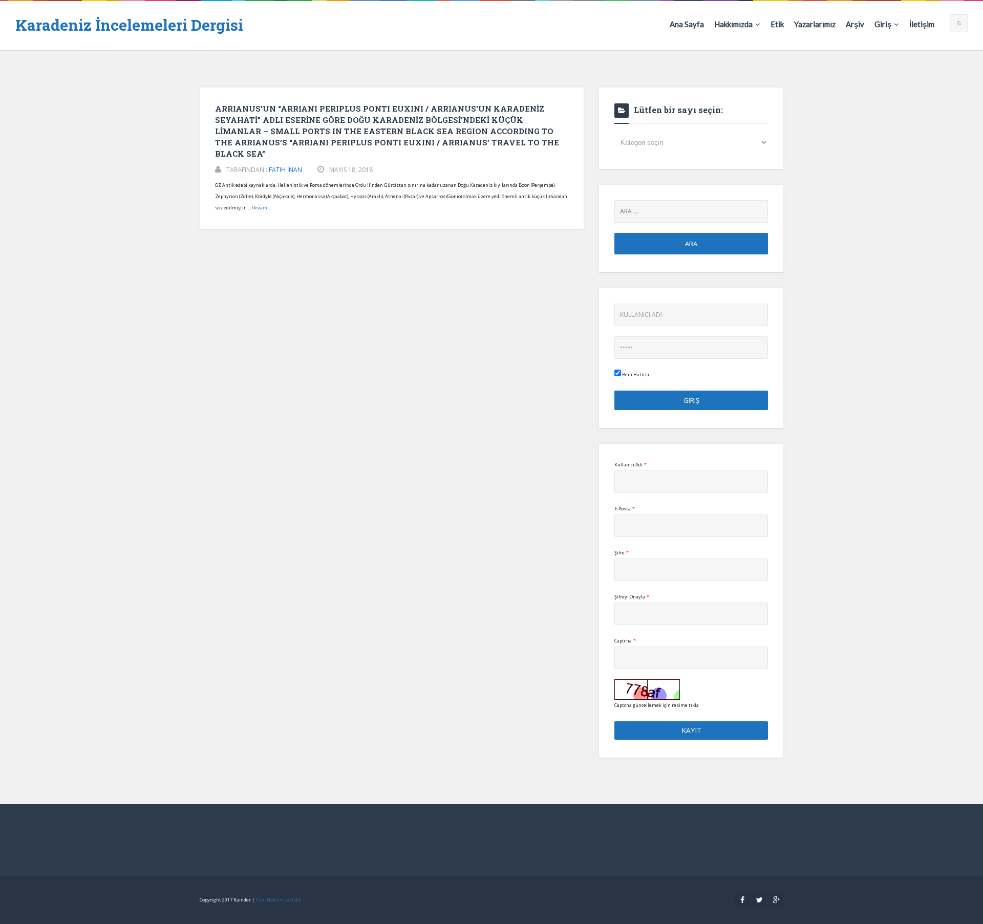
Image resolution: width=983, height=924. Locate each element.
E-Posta (624, 508)
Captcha (625, 640)
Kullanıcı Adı (630, 464)
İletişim (921, 24)
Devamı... (262, 207)
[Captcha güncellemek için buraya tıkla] (647, 689)
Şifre (621, 552)
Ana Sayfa (687, 24)
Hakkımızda (733, 24)
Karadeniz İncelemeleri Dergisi (129, 25)
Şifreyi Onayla (631, 596)
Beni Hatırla (635, 374)
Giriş (882, 24)
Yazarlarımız (815, 24)
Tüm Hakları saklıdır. (278, 899)
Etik (777, 24)
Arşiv (855, 24)
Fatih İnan (285, 169)
